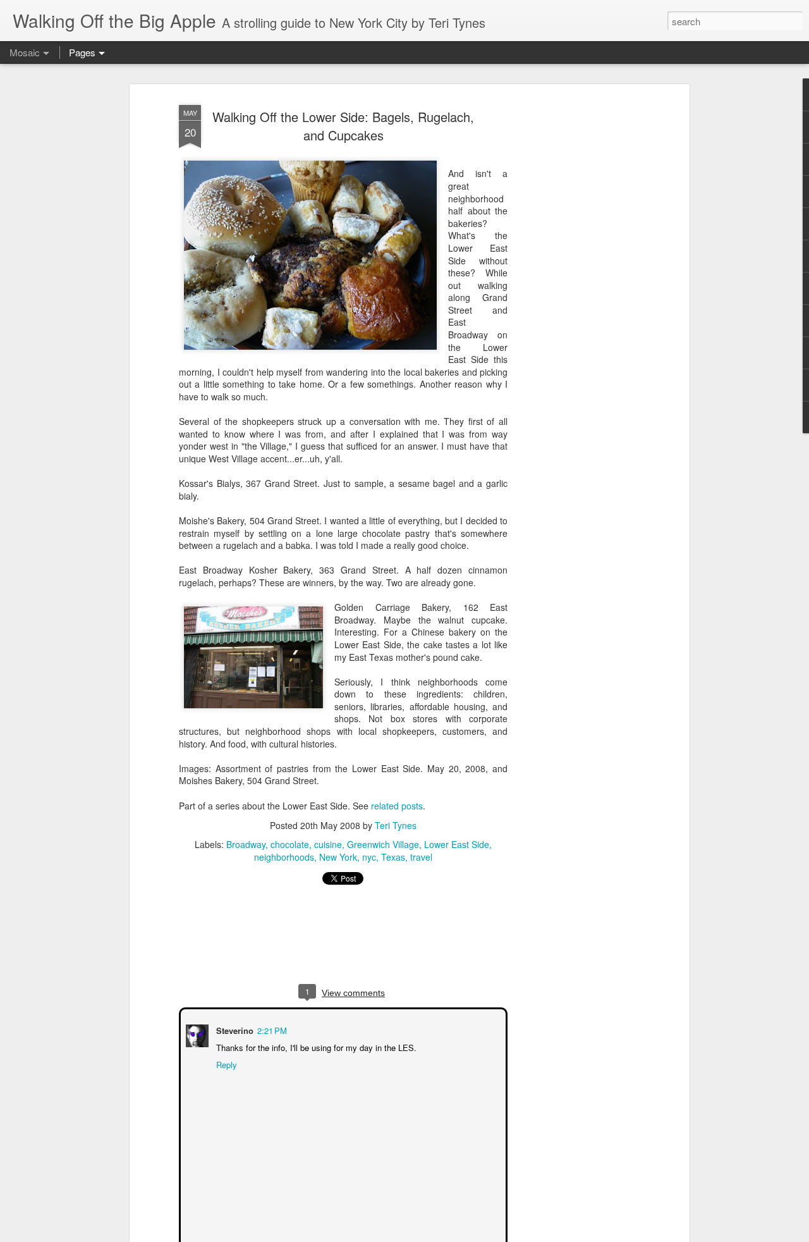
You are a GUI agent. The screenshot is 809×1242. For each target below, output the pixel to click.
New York (338, 856)
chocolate (290, 843)
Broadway (245, 843)
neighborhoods (284, 856)
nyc (369, 856)
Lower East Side (456, 843)
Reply (225, 1063)
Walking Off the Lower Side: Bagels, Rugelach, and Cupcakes (343, 126)
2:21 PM (271, 1029)
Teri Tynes (396, 824)
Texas (393, 856)
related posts (397, 805)
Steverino (233, 1029)
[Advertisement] (577, 298)
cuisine (328, 843)
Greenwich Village (383, 843)
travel (421, 856)
